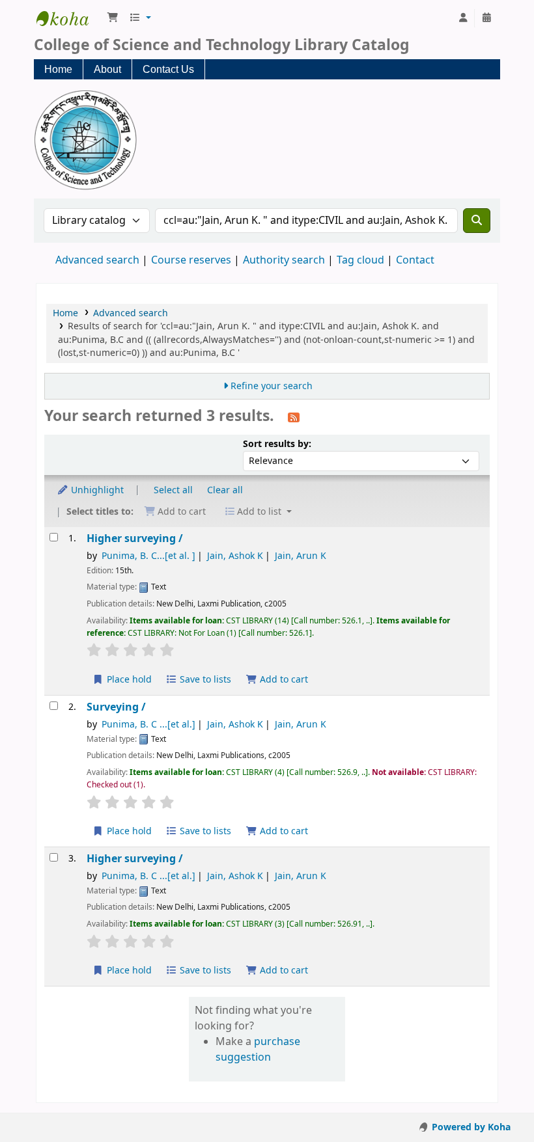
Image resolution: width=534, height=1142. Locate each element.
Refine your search (272, 386)
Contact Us (168, 69)
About (107, 69)
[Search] (476, 220)
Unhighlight (96, 490)
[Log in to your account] (463, 18)
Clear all (225, 490)
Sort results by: (277, 444)
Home (58, 69)
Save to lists (204, 680)
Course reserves (191, 260)
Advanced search (97, 260)
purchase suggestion (258, 1049)
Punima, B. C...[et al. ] (148, 556)
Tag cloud (360, 260)
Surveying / (116, 707)
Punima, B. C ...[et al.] (148, 724)
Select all (173, 490)
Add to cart (282, 680)
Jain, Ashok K (235, 556)
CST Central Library (69, 18)
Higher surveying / (135, 538)
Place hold (128, 680)
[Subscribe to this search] (293, 417)
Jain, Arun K (300, 556)
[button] (113, 18)
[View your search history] (486, 18)
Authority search (284, 260)
